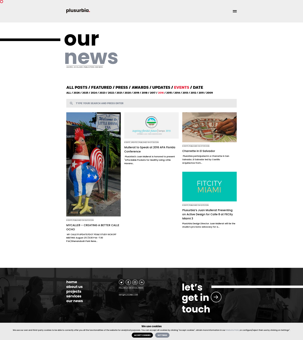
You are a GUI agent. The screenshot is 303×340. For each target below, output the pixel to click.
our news (74, 301)
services (73, 296)
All (68, 93)
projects (73, 291)
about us (74, 286)
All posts (76, 87)
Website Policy (233, 330)
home (71, 282)
